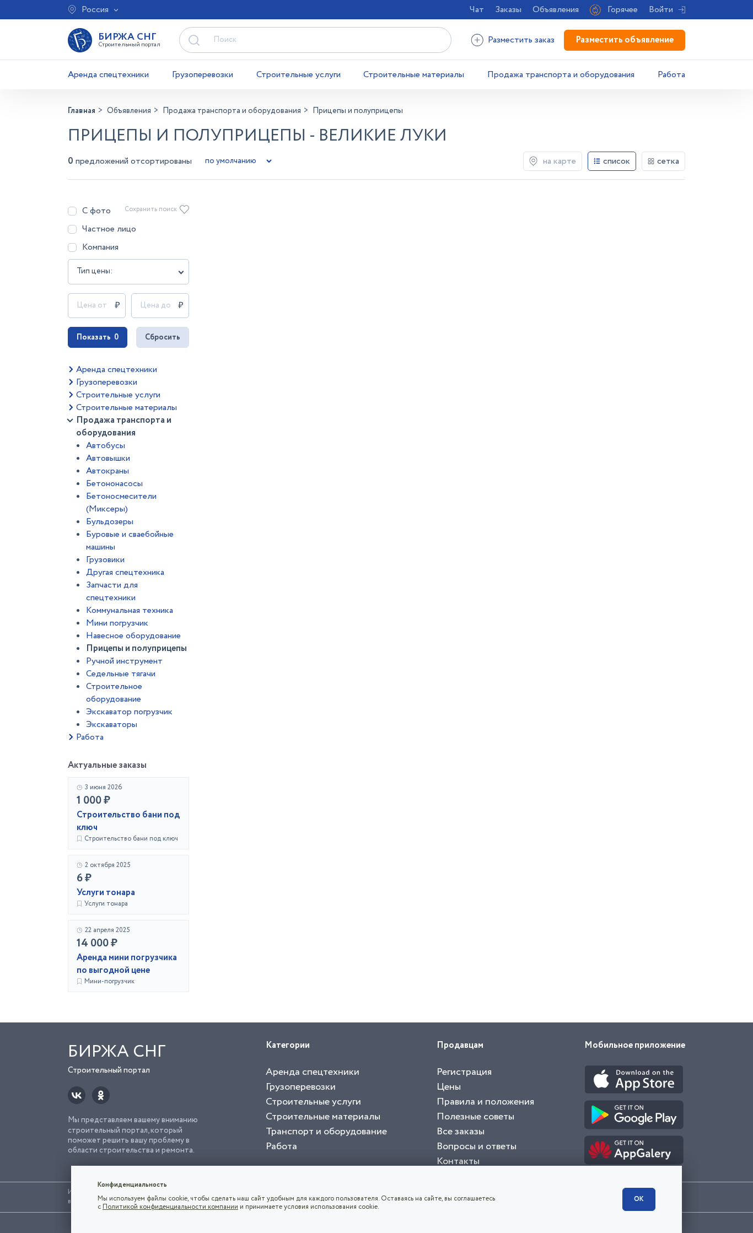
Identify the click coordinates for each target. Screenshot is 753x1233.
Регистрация (464, 1072)
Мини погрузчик (117, 623)
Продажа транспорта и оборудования (560, 74)
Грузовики (105, 559)
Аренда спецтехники (108, 74)
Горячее (622, 9)
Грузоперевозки (202, 74)
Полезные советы (475, 1117)
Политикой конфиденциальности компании (170, 1207)
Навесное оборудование (133, 635)
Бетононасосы (114, 483)
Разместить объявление (624, 40)
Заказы (508, 9)
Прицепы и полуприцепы (136, 648)
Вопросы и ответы (477, 1146)
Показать (98, 337)
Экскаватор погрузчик (129, 712)
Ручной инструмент (124, 661)
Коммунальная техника (129, 610)
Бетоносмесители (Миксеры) (121, 502)
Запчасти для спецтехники (112, 591)
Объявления (556, 9)
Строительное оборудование (114, 693)
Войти (661, 9)
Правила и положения (485, 1102)
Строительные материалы (413, 74)
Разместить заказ (521, 40)
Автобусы (105, 445)
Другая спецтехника (125, 572)
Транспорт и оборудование (326, 1131)
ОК (639, 1199)
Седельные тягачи (120, 673)
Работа (671, 74)
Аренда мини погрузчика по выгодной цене (127, 964)
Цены (449, 1087)
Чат (477, 9)
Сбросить (162, 337)
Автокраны (107, 471)
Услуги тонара (106, 892)
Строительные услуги (298, 74)
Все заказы (461, 1131)
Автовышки (108, 458)
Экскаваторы (111, 724)
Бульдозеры (109, 521)
